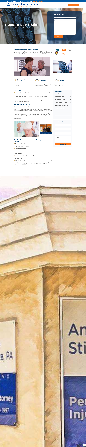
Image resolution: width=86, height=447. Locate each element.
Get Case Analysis (58, 36)
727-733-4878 (22, 1)
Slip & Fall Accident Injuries (59, 96)
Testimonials (56, 5)
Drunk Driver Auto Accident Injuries (61, 102)
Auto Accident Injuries (59, 93)
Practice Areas (50, 5)
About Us (43, 5)
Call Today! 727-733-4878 (73, 5)
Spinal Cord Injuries (58, 114)
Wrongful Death (58, 111)
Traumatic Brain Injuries (59, 116)
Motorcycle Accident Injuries (60, 99)
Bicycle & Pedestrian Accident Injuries (61, 108)
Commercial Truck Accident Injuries (61, 105)
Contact (61, 5)
